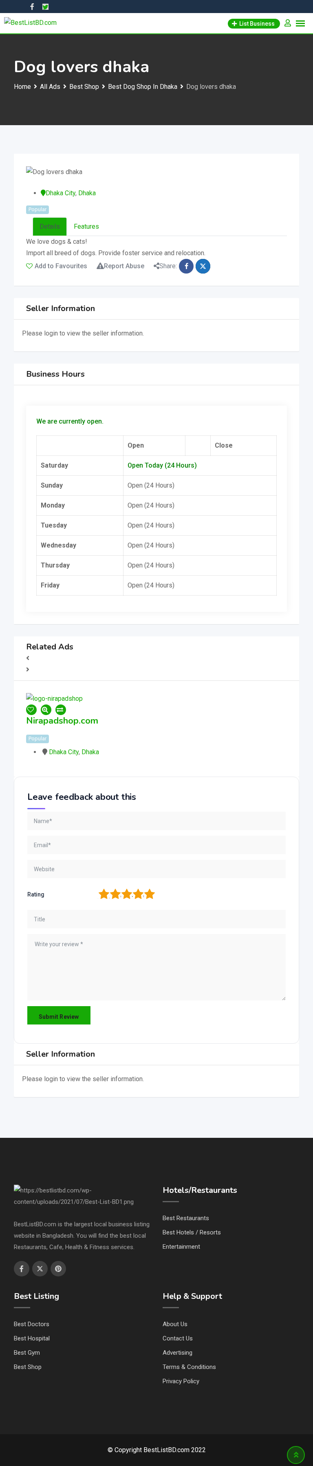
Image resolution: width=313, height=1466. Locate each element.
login (51, 333)
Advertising (177, 1352)
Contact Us (178, 1338)
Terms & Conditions (189, 1367)
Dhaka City (60, 193)
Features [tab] (86, 226)
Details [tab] (50, 226)
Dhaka (87, 193)
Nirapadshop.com (62, 721)
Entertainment (181, 1246)
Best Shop (28, 1367)
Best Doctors (31, 1324)
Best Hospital (32, 1338)
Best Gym (27, 1352)
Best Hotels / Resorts (192, 1232)
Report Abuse (124, 266)
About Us (175, 1324)
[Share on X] (203, 266)
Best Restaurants (186, 1218)
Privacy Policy (181, 1381)
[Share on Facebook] (186, 266)
